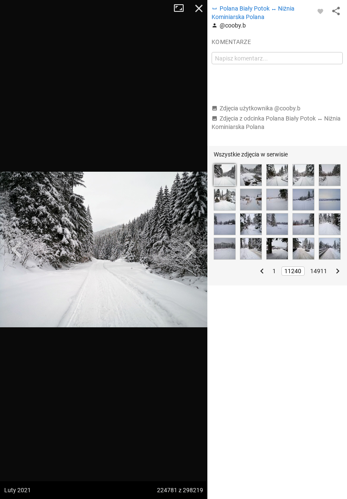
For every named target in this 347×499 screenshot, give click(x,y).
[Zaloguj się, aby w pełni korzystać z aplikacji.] (320, 11)
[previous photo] (17, 249)
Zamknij (198, 8)
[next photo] (190, 249)
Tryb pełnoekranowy (182, 8)
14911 (318, 271)
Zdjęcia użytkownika (260, 108)
